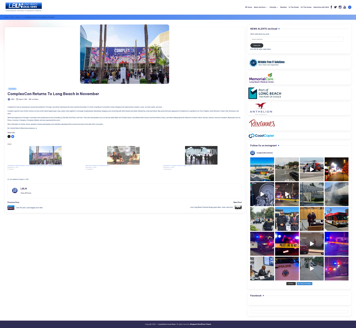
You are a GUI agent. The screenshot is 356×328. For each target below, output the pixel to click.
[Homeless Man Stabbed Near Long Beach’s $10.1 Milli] (262, 169)
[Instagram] (340, 7)
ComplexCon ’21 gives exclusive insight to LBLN (177, 165)
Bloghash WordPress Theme (200, 324)
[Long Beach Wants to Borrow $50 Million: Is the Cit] (312, 194)
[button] (26, 193)
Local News (12, 88)
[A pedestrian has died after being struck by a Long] (337, 219)
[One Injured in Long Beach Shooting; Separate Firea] (287, 269)
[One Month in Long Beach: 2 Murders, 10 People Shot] (262, 219)
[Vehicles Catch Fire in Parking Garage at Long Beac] (337, 194)
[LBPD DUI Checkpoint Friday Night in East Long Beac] (337, 169)
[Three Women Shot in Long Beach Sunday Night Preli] (287, 194)
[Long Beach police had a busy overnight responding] (262, 244)
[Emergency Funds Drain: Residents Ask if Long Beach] (262, 269)
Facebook (256, 295)
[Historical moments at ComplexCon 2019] (123, 155)
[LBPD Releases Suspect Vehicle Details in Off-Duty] (312, 269)
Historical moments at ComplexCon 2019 (97, 165)
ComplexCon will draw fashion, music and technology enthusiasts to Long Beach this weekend (35, 165)
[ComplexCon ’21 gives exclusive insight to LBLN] (201, 155)
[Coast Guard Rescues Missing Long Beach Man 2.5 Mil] (312, 169)
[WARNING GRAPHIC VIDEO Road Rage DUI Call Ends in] (312, 244)
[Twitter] (335, 7)
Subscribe (256, 45)
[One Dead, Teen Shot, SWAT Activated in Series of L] (337, 244)
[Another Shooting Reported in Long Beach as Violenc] (337, 269)
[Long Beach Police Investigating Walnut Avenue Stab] (287, 244)
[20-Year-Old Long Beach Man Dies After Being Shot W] (287, 169)
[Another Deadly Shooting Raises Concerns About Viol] (287, 219)
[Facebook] (331, 7)
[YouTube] (344, 7)
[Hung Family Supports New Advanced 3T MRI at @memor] (262, 194)
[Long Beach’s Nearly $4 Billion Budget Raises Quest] (312, 219)
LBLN (24, 188)
